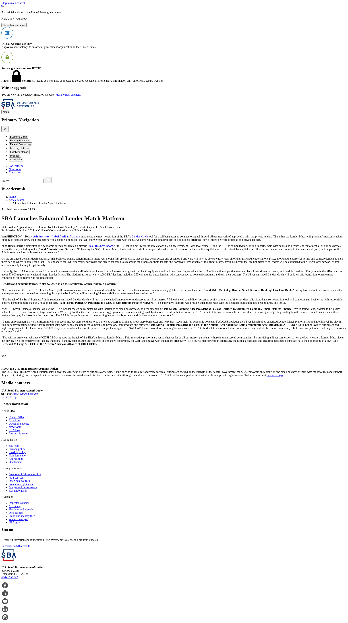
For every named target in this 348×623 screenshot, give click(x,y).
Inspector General (19, 502)
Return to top (8, 397)
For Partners (16, 165)
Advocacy (14, 506)
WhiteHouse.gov (18, 519)
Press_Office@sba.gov (25, 393)
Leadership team (18, 433)
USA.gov (14, 522)
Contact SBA (16, 417)
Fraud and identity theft (22, 515)
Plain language (17, 455)
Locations (14, 420)
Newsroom (15, 169)
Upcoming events (19, 423)
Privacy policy (17, 449)
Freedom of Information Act (25, 474)
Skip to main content (13, 3)
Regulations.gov (18, 490)
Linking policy (17, 452)
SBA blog (14, 430)
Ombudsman (16, 512)
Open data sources (19, 480)
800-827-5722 (9, 577)
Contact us (15, 172)
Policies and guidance (21, 484)
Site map (14, 445)
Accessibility (16, 458)
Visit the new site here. (68, 94)
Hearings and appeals (21, 509)
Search (5, 180)
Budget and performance (23, 487)
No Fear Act (16, 477)
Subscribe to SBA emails (15, 546)
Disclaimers (15, 462)
